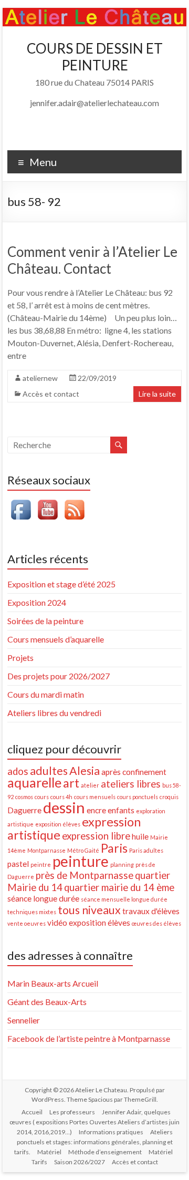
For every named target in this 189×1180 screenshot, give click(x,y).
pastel (18, 863)
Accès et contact (51, 393)
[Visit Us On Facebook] (20, 501)
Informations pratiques (111, 1132)
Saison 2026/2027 (79, 1162)
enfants (121, 810)
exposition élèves (57, 824)
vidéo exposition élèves (88, 922)
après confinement (133, 772)
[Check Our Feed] (74, 501)
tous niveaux (89, 910)
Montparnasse (46, 850)
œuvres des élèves (156, 923)
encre (96, 810)
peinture (80, 861)
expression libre (96, 836)
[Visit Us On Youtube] (47, 501)
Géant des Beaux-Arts (47, 1002)
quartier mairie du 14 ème (119, 887)
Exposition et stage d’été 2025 (61, 584)
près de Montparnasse (84, 875)
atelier (90, 785)
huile (140, 836)
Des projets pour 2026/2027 (58, 676)
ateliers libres (131, 784)
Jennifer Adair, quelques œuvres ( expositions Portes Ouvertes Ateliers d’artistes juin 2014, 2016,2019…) (94, 1122)
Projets (20, 658)
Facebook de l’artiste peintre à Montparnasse (88, 1038)
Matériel (49, 1152)
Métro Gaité (83, 850)
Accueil (32, 1112)
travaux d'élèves (151, 911)
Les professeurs (72, 1112)
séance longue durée (43, 898)
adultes (49, 771)
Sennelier (23, 1020)
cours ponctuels (137, 796)
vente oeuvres (26, 923)
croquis (169, 796)
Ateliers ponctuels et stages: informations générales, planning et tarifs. (93, 1142)
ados (17, 771)
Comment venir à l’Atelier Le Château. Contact (92, 260)
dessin (64, 807)
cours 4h (61, 796)
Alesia (84, 771)
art (71, 782)
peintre (40, 864)
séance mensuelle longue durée (124, 899)
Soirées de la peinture (45, 621)
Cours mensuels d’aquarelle (55, 639)
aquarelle (34, 782)
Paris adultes (146, 850)
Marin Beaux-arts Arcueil (52, 983)
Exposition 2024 (36, 602)
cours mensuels (95, 796)
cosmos (24, 796)
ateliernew (40, 378)
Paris (114, 848)
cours (42, 796)
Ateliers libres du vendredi (54, 713)
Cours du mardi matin (45, 694)
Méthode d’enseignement (105, 1152)
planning (122, 864)
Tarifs (39, 1162)
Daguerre (24, 810)
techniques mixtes (31, 911)
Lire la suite (157, 393)
